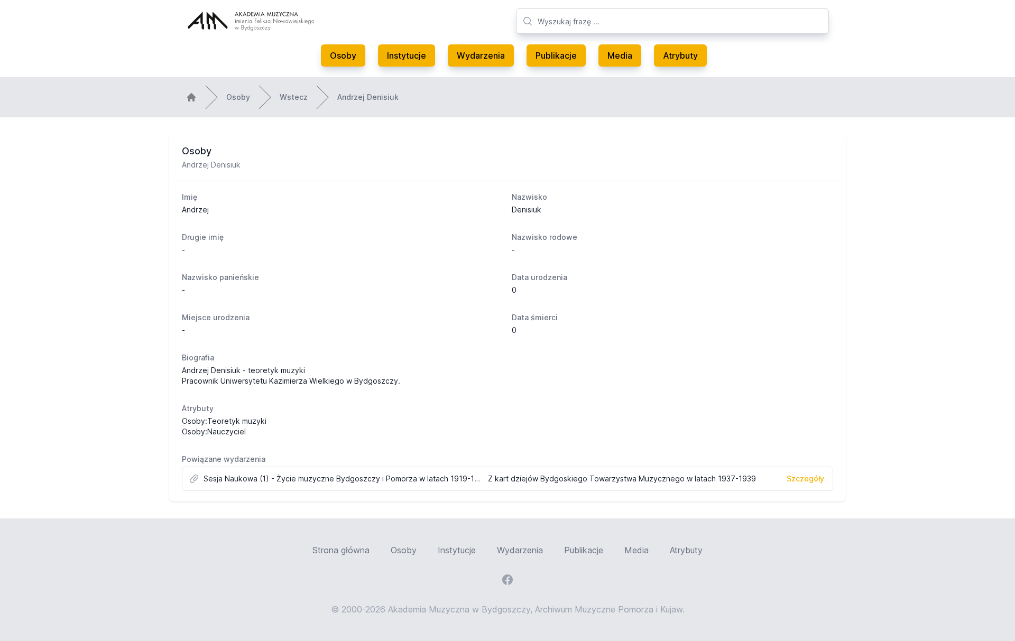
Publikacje (556, 55)
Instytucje (406, 55)
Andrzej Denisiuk (368, 96)
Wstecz (294, 96)
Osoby (343, 55)
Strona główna (341, 550)
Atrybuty (680, 55)
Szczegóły (805, 478)
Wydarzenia (481, 55)
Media (619, 55)
